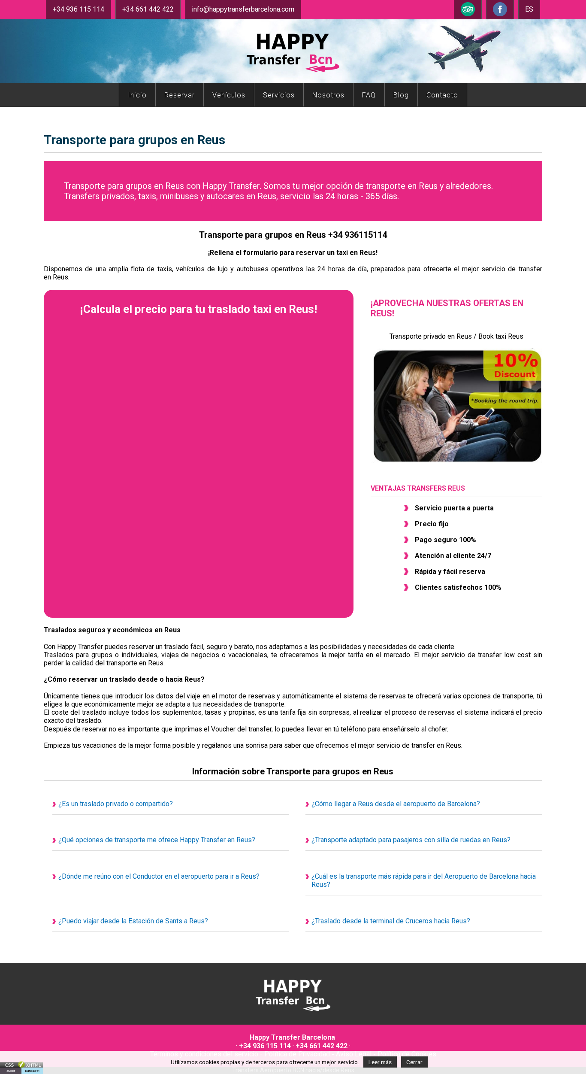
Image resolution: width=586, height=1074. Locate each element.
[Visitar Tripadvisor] (468, 15)
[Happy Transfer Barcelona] (293, 1012)
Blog (401, 95)
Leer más (380, 1062)
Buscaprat (32, 1071)
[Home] (293, 74)
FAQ (369, 95)
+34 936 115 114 (78, 9)
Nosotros (328, 95)
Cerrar (414, 1062)
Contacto (442, 95)
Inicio (137, 95)
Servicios (279, 95)
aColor (10, 1071)
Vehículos (228, 95)
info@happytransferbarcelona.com (243, 9)
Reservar (179, 95)
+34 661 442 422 (148, 9)
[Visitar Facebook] (500, 15)
